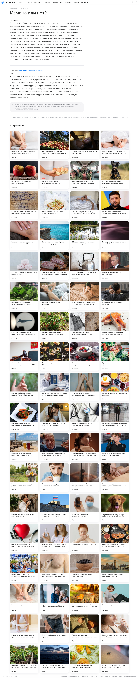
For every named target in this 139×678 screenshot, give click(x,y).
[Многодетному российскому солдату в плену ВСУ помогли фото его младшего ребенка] (84, 175)
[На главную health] (10, 2)
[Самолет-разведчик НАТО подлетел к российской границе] (24, 326)
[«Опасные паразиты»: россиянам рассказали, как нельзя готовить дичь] (54, 266)
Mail (3, 676)
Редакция (64, 676)
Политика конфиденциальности (127, 676)
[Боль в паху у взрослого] (115, 598)
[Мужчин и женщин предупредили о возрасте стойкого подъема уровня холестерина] (54, 598)
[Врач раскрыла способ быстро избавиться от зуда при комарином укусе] (115, 659)
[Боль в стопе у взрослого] (24, 598)
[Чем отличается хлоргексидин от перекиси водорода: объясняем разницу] (54, 538)
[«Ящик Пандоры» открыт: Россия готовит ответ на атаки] (54, 508)
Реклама (16, 676)
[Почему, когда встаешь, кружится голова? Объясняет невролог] (115, 235)
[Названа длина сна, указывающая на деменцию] (84, 145)
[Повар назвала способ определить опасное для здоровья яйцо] (54, 175)
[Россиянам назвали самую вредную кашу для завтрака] (84, 356)
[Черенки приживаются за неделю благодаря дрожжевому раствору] (24, 659)
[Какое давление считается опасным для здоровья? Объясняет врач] (84, 417)
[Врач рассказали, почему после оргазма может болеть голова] (84, 296)
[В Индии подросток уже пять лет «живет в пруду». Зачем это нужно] (84, 235)
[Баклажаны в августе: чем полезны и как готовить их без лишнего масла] (24, 417)
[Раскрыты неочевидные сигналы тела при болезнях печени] (24, 145)
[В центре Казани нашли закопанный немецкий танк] (84, 326)
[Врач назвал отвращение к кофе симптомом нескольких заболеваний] (54, 477)
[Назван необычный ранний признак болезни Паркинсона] (24, 387)
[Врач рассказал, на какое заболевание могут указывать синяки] (84, 387)
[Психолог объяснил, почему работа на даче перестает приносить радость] (24, 477)
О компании (9, 676)
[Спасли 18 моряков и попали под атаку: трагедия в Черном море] (54, 659)
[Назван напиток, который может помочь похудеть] (24, 508)
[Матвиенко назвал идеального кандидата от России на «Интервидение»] (115, 447)
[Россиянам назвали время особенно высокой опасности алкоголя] (24, 447)
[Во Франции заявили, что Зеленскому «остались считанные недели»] (115, 205)
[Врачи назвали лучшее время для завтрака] (115, 387)
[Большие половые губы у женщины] (54, 296)
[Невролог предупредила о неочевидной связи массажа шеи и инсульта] (115, 477)
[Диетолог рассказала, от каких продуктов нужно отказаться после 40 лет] (115, 538)
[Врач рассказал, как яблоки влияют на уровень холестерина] (54, 145)
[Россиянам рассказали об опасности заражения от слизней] (84, 598)
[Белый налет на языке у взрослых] (84, 538)
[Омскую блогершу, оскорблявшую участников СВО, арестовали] (24, 356)
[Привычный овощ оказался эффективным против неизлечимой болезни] (115, 356)
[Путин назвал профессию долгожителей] (115, 266)
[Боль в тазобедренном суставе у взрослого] (54, 628)
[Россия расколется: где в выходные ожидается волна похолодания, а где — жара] (115, 175)
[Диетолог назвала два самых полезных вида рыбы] (54, 205)
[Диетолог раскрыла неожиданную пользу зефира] (24, 266)
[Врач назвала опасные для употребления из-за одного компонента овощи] (24, 296)
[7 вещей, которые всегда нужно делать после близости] (54, 417)
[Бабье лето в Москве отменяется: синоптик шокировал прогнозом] (115, 417)
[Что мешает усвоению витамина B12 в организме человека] (54, 356)
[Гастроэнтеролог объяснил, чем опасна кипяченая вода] (84, 266)
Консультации (14, 8)
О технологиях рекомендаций (108, 676)
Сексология (24, 8)
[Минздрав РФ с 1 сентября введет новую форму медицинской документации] (54, 387)
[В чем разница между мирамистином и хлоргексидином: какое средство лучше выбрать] (84, 508)
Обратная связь (94, 676)
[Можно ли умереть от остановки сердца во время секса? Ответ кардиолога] (115, 145)
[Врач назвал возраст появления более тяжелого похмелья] (54, 447)
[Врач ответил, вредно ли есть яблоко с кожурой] (24, 175)
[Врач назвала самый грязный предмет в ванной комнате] (84, 477)
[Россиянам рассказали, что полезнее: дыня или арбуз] (84, 659)
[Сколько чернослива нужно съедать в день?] (84, 568)
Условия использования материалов (78, 676)
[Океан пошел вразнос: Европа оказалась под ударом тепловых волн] (54, 235)
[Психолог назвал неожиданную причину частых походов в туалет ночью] (24, 628)
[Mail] (3, 2)
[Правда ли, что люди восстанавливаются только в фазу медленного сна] (84, 628)
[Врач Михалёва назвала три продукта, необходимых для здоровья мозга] (115, 326)
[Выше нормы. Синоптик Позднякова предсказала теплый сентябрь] (24, 568)
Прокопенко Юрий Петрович (30, 70)
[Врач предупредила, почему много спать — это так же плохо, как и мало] (84, 205)
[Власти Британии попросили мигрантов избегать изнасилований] (115, 568)
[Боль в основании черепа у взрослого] (115, 296)
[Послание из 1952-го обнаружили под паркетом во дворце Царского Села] (24, 205)
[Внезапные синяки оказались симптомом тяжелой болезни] (24, 235)
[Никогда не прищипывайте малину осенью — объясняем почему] (54, 326)
